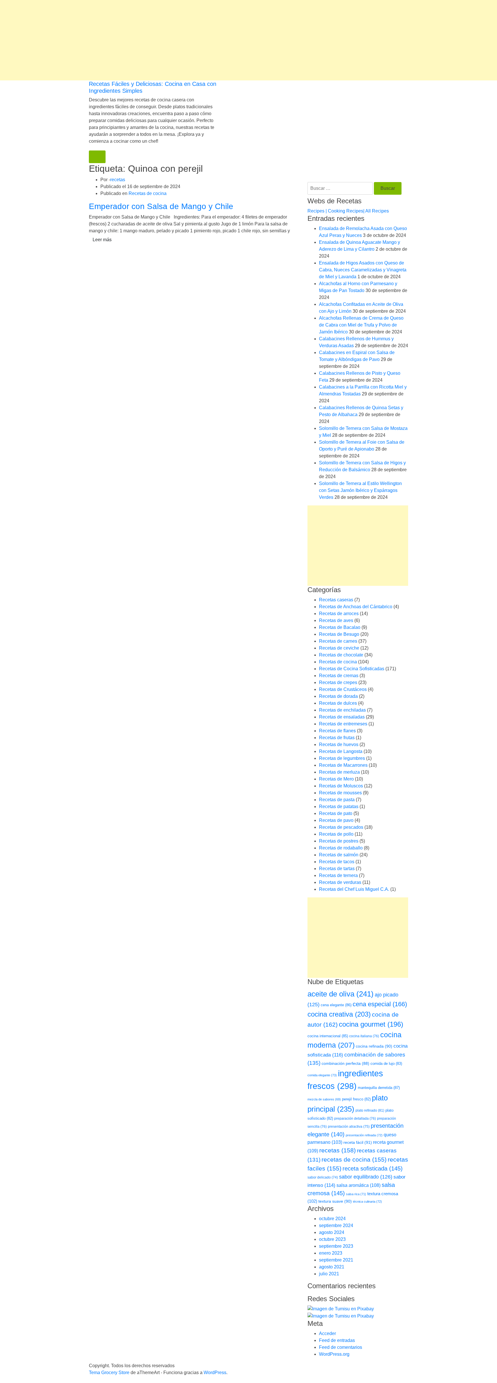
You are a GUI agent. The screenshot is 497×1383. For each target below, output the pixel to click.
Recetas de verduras (340, 882)
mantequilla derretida (379, 1087)
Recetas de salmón (338, 854)
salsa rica (356, 1194)
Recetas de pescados (341, 827)
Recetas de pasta (337, 799)
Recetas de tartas (337, 868)
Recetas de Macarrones (343, 765)
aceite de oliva (340, 994)
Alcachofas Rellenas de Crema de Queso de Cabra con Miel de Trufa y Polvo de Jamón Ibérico (361, 325)
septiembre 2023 (336, 1246)
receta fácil (357, 1142)
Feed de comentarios (340, 1347)
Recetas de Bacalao (339, 627)
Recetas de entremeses (343, 723)
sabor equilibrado (365, 1177)
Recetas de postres (338, 841)
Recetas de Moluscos (341, 785)
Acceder (327, 1333)
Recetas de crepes (338, 682)
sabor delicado (322, 1177)
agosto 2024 (331, 1232)
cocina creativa (339, 1014)
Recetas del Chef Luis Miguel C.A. (354, 889)
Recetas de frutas (337, 737)
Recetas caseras (336, 599)
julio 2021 (329, 1273)
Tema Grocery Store (109, 1372)
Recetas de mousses (340, 792)
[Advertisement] (172, 40)
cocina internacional (327, 1036)
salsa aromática (359, 1185)
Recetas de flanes (337, 730)
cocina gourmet (371, 1024)
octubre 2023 (332, 1239)
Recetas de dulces (338, 703)
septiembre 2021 (336, 1260)
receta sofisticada (373, 1168)
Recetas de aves (336, 620)
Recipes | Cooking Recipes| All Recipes (348, 210)
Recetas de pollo (336, 834)
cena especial (380, 1004)
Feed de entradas (337, 1340)
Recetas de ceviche (339, 648)
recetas (117, 179)
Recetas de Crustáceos (343, 689)
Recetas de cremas (338, 675)
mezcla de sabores (324, 1099)
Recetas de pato (335, 813)
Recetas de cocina (148, 193)
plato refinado (369, 1110)
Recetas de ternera (338, 875)
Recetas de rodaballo (341, 847)
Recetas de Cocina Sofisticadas (351, 668)
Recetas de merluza (339, 772)
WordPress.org (334, 1354)
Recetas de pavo (336, 820)
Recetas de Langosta (340, 751)
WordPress (215, 1372)
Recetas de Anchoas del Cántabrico (355, 606)
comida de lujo (386, 1063)
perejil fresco (356, 1099)
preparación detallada (355, 1119)
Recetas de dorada (338, 696)
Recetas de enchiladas (342, 710)
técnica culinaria (367, 1201)
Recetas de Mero (336, 779)
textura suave (335, 1201)
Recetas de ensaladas (342, 716)
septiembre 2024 (336, 1225)
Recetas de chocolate (341, 654)
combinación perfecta (345, 1063)
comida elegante (322, 1075)
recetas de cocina (354, 1159)
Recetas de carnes (338, 641)
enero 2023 (330, 1253)
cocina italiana (364, 1036)
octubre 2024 (332, 1218)
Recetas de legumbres (342, 758)
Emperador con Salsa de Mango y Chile (161, 206)
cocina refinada (374, 1046)
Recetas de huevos (338, 744)
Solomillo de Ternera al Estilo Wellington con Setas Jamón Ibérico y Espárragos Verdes (360, 490)
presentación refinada (364, 1135)
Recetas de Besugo (339, 634)
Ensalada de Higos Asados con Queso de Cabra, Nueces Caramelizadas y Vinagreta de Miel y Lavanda (362, 269)
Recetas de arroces (339, 613)
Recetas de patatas (338, 806)
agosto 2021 (331, 1266)
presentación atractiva (349, 1126)
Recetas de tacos (336, 861)
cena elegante (336, 1005)
